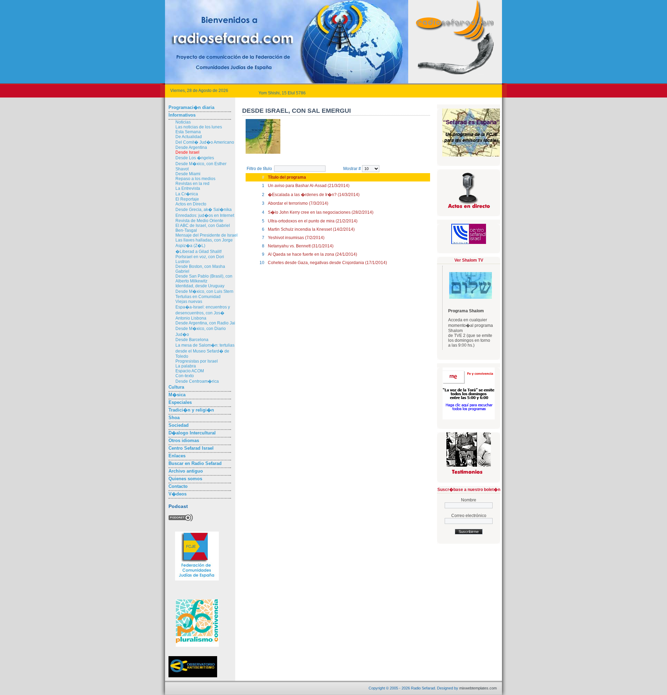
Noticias (183, 122)
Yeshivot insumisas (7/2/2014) (296, 237)
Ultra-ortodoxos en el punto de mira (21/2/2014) (312, 221)
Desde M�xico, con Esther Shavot (201, 166)
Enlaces (177, 455)
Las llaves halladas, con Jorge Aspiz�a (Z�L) (204, 243)
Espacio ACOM (189, 370)
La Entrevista (187, 188)
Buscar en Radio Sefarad (195, 463)
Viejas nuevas (188, 301)
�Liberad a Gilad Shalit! (198, 251)
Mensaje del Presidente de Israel (206, 235)
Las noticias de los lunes (198, 127)
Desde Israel (187, 152)
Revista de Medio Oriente (199, 220)
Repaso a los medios (195, 178)
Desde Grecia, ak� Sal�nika (203, 209)
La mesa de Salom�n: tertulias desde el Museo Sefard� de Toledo (204, 351)
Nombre (468, 500)
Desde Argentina (191, 147)
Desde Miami (187, 173)
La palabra (185, 366)
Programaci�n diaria (191, 107)
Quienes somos (185, 478)
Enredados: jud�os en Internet (204, 215)
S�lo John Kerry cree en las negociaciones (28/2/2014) (320, 212)
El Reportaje (187, 199)
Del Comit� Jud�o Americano (204, 142)
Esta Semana (188, 131)
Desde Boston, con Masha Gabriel (200, 269)
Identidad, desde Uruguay (199, 285)
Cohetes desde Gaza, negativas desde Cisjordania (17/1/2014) (327, 262)
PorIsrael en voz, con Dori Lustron (199, 259)
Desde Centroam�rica (197, 381)
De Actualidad (188, 136)
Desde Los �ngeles (194, 157)
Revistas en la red (192, 183)
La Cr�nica (186, 194)
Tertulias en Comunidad (198, 296)
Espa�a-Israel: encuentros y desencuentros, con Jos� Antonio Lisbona (202, 313)
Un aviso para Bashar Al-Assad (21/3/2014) (308, 185)
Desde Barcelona (191, 339)
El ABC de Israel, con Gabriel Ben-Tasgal (202, 228)
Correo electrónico (468, 515)
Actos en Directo (190, 204)
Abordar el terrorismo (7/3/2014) (298, 203)
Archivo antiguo (185, 471)
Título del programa (287, 177)
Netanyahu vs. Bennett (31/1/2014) (301, 246)
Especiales (180, 402)
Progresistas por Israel (196, 361)
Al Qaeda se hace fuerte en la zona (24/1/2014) (312, 254)
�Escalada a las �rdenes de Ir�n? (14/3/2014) (314, 194)
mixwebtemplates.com (478, 688)
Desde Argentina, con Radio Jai (205, 323)
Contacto (178, 486)
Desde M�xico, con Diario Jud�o (200, 331)
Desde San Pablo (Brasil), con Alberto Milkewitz (203, 278)
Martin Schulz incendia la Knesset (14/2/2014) (311, 229)
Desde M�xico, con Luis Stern (204, 291)
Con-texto (184, 375)
